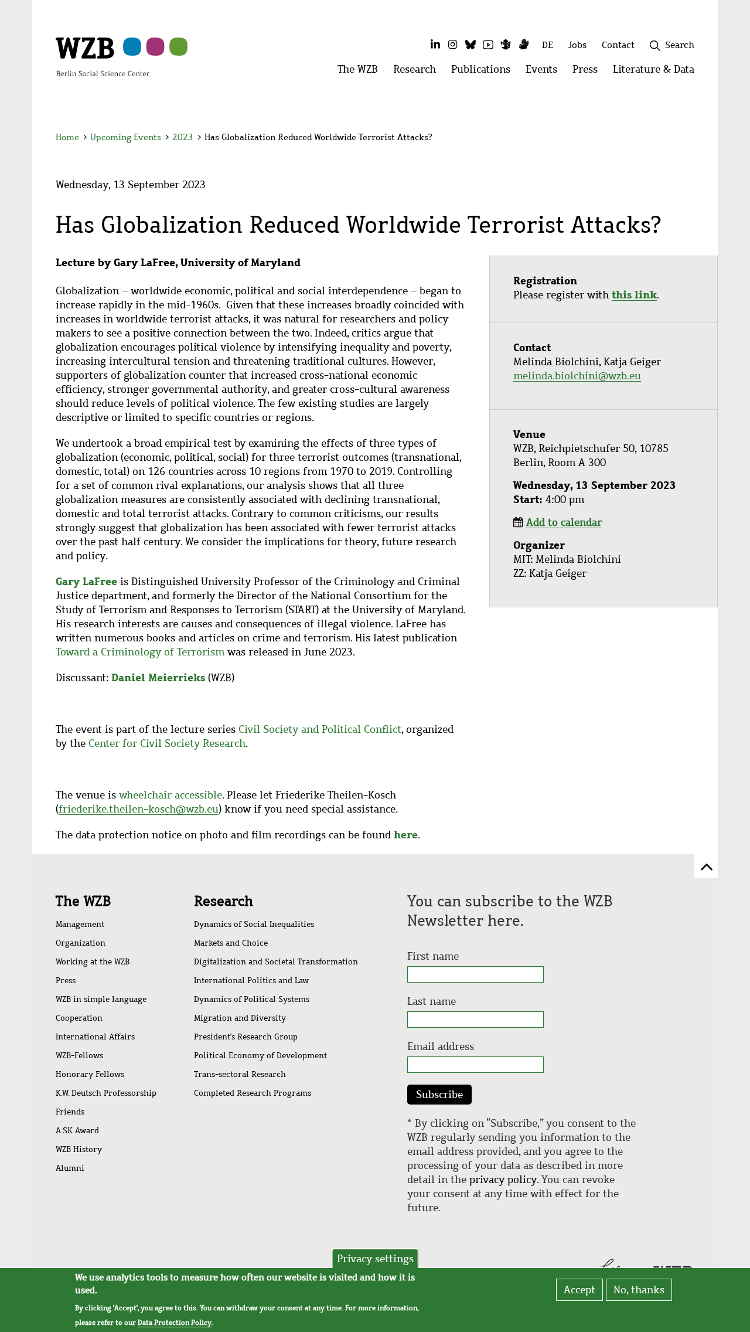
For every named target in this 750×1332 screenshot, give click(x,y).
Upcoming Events (125, 137)
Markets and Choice (231, 943)
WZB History (79, 1149)
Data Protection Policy (175, 1322)
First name (433, 956)
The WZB (83, 901)
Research (223, 901)
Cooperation (79, 1018)
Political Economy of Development (260, 1055)
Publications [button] (484, 72)
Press (66, 980)
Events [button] (545, 72)
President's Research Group (246, 1036)
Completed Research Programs (252, 1093)
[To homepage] (102, 56)
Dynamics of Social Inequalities (254, 924)
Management (80, 924)
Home (67, 137)
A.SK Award (77, 1130)
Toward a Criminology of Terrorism (140, 652)
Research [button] (418, 72)
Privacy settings (375, 1259)
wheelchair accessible (170, 795)
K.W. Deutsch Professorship (106, 1093)
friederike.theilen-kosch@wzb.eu (139, 809)
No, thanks (638, 1290)
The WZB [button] (362, 72)
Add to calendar (564, 522)
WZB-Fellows (79, 1055)
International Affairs (95, 1036)
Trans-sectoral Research (240, 1074)
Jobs (577, 45)
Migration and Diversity (240, 1018)
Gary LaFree (86, 581)
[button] (696, 139)
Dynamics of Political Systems (251, 999)
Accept (579, 1290)
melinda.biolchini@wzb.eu (577, 376)
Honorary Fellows (90, 1074)
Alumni (70, 1168)
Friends (70, 1111)
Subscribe (439, 1095)
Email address (440, 1046)
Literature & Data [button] (657, 72)
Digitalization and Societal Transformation (276, 961)
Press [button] (588, 72)
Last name (431, 1001)
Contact (618, 45)
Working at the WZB (92, 961)
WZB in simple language (101, 999)
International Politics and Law (251, 980)
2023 (182, 137)
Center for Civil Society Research (167, 743)
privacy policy (503, 1180)
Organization (80, 943)
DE (547, 45)
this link (634, 294)
